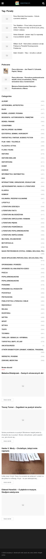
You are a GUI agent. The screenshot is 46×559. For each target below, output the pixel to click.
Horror (5, 170)
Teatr (4, 329)
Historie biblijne (9, 158)
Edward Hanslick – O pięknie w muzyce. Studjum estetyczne (19, 490)
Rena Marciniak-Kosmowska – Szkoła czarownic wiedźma (26, 17)
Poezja (5, 272)
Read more (7, 400)
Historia (5, 154)
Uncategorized (8, 345)
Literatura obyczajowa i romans (16, 219)
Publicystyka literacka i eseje (15, 301)
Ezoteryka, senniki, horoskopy (15, 133)
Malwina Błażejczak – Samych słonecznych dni (22, 373)
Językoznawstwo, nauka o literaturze (18, 186)
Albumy (5, 101)
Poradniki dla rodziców (12, 289)
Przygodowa (7, 297)
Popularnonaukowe (10, 281)
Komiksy (5, 194)
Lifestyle (6, 202)
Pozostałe (6, 293)
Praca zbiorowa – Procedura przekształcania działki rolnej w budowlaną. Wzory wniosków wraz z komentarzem (28, 79)
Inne (3, 178)
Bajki (4, 109)
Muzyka (5, 247)
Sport (4, 321)
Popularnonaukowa (10, 277)
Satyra (5, 317)
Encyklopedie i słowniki (12, 129)
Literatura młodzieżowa (12, 214)
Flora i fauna (7, 150)
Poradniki (6, 285)
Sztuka (5, 325)
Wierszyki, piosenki (10, 356)
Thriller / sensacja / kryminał (15, 337)
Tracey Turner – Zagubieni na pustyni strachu (21, 407)
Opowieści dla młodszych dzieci (15, 268)
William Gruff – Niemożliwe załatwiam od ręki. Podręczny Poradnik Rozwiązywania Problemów (28, 46)
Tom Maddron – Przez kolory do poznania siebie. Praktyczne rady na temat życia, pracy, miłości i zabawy (28, 27)
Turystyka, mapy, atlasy (12, 341)
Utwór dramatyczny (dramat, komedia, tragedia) (22, 349)
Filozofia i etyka (9, 146)
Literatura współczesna (12, 235)
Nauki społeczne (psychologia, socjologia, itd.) (22, 258)
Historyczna (7, 162)
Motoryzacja (7, 243)
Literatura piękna (9, 223)
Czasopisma (7, 125)
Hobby (4, 166)
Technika (5, 333)
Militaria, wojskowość (11, 239)
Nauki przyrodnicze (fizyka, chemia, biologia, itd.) (23, 251)
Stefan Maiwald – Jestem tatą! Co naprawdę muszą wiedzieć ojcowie (28, 35)
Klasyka (5, 190)
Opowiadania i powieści (11, 264)
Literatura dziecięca (11, 206)
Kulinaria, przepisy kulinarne (14, 198)
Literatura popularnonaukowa (15, 231)
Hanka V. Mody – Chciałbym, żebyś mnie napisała (19, 449)
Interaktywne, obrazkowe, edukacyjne (18, 182)
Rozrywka (6, 313)
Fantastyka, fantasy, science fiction (17, 137)
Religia (5, 309)
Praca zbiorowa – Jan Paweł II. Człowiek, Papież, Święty (27, 70)
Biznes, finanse (8, 121)
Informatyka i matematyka (13, 174)
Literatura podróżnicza (12, 227)
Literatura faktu (9, 210)
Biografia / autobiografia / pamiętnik (17, 117)
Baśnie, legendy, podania (12, 113)
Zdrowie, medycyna (10, 360)
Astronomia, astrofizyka (12, 105)
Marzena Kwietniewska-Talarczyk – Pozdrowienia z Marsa (24, 87)
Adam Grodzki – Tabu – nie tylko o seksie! (27, 53)
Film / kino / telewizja (11, 142)
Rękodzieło (6, 305)
